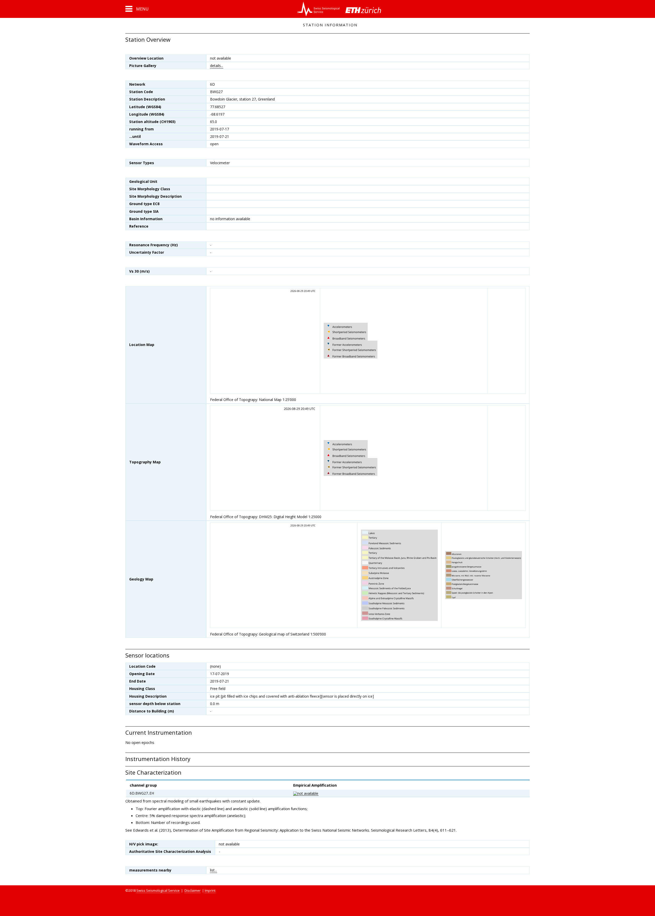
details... (216, 65)
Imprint (210, 890)
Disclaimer (192, 890)
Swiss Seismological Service (158, 890)
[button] (137, 9)
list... (213, 870)
